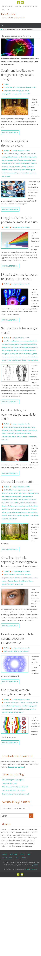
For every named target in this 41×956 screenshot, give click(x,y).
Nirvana (26, 869)
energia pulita (22, 157)
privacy (34, 865)
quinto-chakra (32, 430)
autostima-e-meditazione (15, 575)
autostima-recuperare (22, 427)
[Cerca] (31, 815)
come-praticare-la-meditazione (20, 344)
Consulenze (13, 854)
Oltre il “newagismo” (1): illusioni (13, 790)
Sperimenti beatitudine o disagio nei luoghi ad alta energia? (17, 74)
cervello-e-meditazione (11, 341)
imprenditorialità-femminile (18, 430)
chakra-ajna (18, 578)
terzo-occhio (19, 584)
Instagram (18, 6)
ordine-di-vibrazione (25, 354)
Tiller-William (13, 519)
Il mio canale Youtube (30, 6)
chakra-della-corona (15, 651)
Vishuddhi (5, 440)
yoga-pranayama (32, 360)
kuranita (28, 506)
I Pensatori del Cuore (9, 783)
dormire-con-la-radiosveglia (11, 347)
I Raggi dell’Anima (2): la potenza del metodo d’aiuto (19, 220)
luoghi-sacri (14, 509)
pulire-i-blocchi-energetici (14, 709)
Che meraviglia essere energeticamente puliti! (16, 692)
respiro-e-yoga (6, 360)
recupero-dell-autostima (23, 433)
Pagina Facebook (7, 6)
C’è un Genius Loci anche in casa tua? (15, 794)
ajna (5, 575)
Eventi (29, 854)
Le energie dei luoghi (29, 87)
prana (35, 354)
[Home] (1, 29)
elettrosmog (24, 347)
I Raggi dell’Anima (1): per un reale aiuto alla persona (19, 276)
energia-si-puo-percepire (9, 160)
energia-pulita (17, 496)
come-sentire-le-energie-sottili (13, 154)
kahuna (12, 506)
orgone (20, 509)
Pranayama (5, 357)
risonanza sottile (11, 173)
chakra (11, 578)
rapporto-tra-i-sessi (8, 433)
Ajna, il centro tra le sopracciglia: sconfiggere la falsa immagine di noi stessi (19, 561)
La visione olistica (7, 858)
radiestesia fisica (7, 170)
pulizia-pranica (18, 712)
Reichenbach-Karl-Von (9, 516)
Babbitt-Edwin (8, 490)
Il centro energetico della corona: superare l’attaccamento (17, 638)
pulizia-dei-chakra (32, 357)
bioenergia (17, 490)
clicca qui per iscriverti (16, 767)
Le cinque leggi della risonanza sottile (14, 143)
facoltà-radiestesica (24, 160)
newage (17, 166)
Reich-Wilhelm (32, 512)
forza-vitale (11, 163)
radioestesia (17, 170)
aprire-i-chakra (20, 703)
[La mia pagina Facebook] (18, 2)
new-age (14, 94)
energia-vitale (18, 350)
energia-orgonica (7, 496)
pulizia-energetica (7, 712)
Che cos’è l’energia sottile (17, 481)
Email (3, 9)
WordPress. (33, 869)
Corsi (21, 854)
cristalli (4, 157)
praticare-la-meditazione (18, 357)
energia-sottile (13, 500)
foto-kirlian (5, 503)
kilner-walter (20, 506)
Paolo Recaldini (8, 14)
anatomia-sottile (9, 427)
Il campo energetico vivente (13, 87)
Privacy (24, 858)
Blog (17, 858)
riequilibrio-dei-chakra (19, 360)
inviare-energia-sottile (23, 163)
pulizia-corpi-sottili (24, 94)
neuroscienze (14, 354)
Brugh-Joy (24, 490)
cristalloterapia (12, 157)
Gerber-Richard (14, 503)
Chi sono (4, 854)
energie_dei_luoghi (22, 91)
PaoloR (6, 84)
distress (33, 344)
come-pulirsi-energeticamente (11, 706)
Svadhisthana (32, 437)
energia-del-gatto (7, 350)
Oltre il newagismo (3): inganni (13, 780)
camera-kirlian (13, 493)
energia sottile (32, 157)
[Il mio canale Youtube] (22, 2)
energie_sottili (6, 94)
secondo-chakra (22, 437)
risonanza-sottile (23, 173)
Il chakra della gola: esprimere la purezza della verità (18, 414)
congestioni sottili (9, 91)
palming (23, 166)
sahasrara (26, 651)
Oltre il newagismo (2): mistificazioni (15, 787)
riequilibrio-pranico (23, 516)
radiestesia (30, 166)
